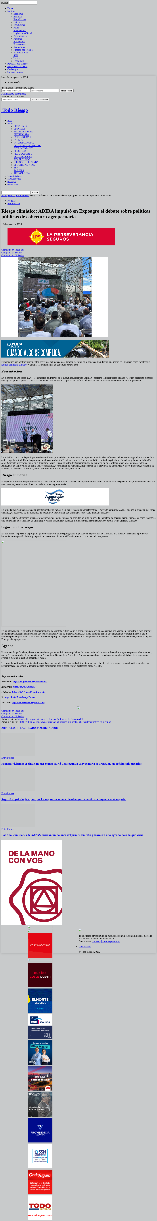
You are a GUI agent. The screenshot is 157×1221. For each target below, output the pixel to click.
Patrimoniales (20, 36)
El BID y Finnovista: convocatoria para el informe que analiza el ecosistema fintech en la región (65, 722)
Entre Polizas (19, 19)
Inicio (4, 195)
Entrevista (18, 22)
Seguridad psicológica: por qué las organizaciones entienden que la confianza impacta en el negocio (63, 799)
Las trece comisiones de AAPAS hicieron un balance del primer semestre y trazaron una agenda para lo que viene (72, 835)
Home (10, 8)
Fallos (16, 27)
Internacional (19, 30)
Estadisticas (19, 25)
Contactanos (85, 946)
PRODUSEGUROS (17, 66)
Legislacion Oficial (22, 33)
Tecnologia (18, 61)
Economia (18, 13)
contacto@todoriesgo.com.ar (106, 941)
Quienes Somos (15, 72)
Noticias (11, 11)
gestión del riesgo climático (14, 364)
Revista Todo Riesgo (17, 63)
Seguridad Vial (20, 52)
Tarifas (16, 58)
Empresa (17, 16)
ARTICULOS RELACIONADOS (19, 728)
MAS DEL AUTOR (47, 728)
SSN (15, 55)
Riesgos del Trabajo (23, 50)
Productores (19, 41)
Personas (17, 38)
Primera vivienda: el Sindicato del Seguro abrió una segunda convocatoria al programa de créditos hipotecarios (71, 763)
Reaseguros (19, 47)
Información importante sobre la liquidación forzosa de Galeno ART (50, 719)
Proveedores (19, 44)
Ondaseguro (13, 69)
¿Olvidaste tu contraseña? (13, 93)
